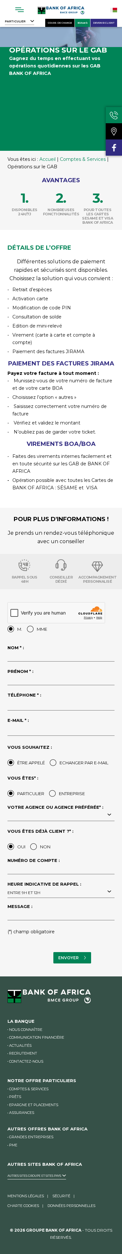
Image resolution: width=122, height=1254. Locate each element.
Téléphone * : (24, 695)
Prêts (15, 1096)
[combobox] (61, 815)
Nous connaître (25, 1029)
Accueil (47, 159)
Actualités (20, 1045)
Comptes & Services (83, 159)
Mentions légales (25, 1196)
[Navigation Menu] (19, 9)
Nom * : (15, 648)
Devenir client (104, 22)
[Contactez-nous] (114, 115)
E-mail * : (18, 720)
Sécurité (61, 1196)
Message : (20, 906)
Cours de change (60, 22)
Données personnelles (71, 1205)
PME (13, 1145)
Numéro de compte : (33, 860)
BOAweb (82, 22)
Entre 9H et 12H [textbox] (23, 892)
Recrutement (23, 1053)
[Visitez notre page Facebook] (114, 147)
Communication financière (36, 1037)
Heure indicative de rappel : (44, 888)
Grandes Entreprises (31, 1137)
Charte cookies (23, 1205)
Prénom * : (20, 671)
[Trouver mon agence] (114, 131)
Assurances (21, 1112)
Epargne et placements (33, 1105)
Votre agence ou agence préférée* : (55, 807)
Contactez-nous (26, 1061)
